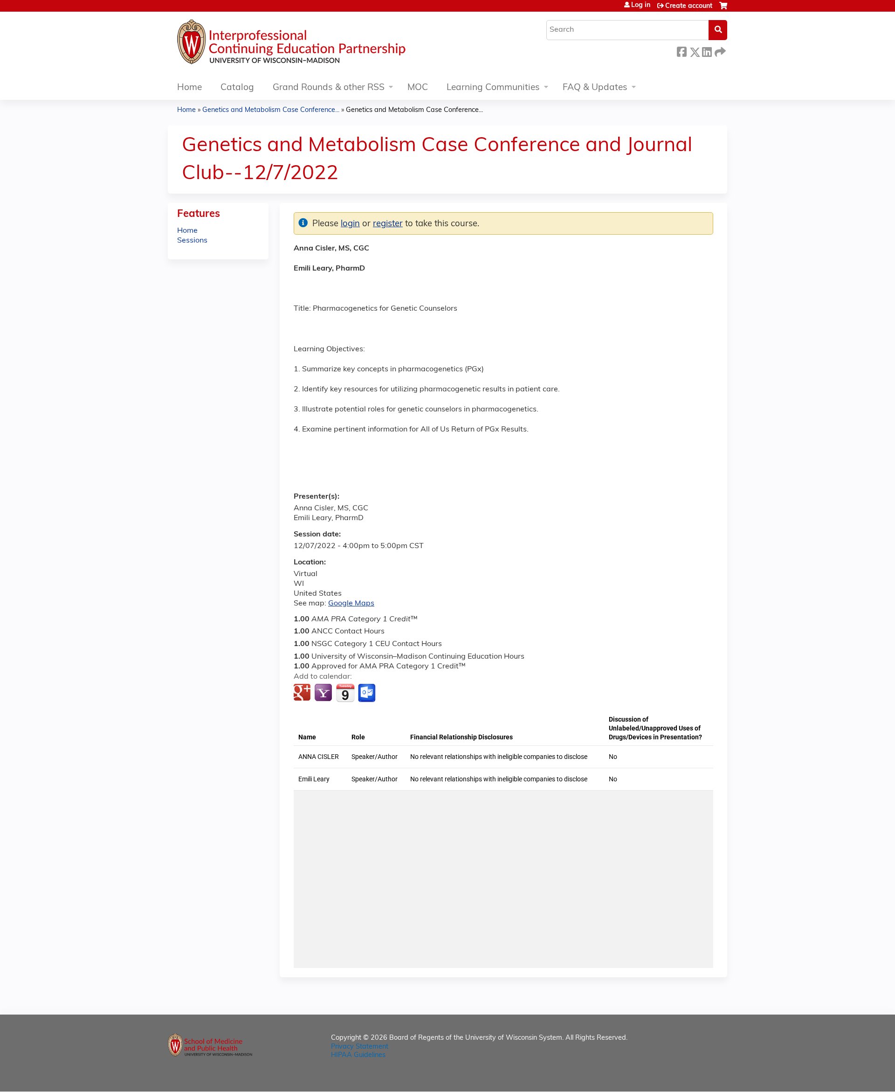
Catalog (237, 87)
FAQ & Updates (595, 87)
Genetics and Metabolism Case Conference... (270, 110)
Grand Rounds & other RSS (329, 87)
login (350, 224)
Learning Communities (493, 87)
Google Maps (351, 603)
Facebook (681, 50)
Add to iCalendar (345, 692)
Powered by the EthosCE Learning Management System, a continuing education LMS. (694, 1076)
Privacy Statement (359, 1046)
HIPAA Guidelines (358, 1055)
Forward (719, 50)
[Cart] (723, 9)
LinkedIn (706, 50)
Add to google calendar (303, 693)
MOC (417, 87)
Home (189, 87)
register (388, 224)
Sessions (192, 240)
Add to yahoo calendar (324, 693)
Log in (640, 5)
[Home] (319, 44)
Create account (688, 6)
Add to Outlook (367, 693)
